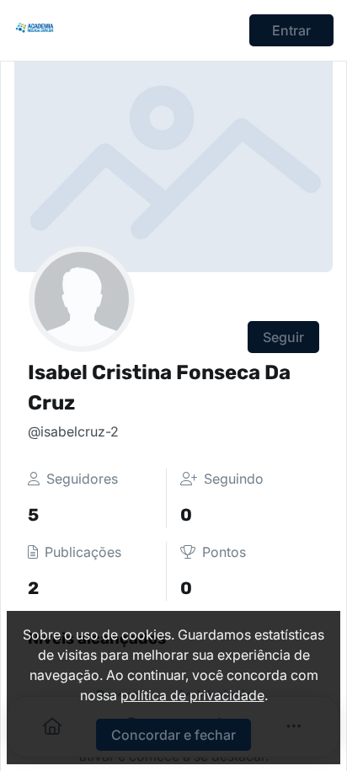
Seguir (283, 337)
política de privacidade (192, 695)
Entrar (291, 30)
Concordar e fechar (173, 734)
